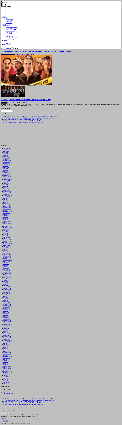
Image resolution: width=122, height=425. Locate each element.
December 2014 (7, 336)
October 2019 (6, 258)
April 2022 (5, 218)
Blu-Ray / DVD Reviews (12, 37)
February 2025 (7, 172)
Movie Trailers (6, 44)
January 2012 (6, 383)
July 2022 (5, 214)
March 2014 (6, 348)
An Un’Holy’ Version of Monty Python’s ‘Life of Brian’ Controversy (26, 100)
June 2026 (6, 151)
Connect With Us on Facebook (10, 408)
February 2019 (7, 269)
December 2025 (7, 159)
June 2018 (6, 280)
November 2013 (7, 354)
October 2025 (6, 162)
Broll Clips (8, 43)
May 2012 (5, 378)
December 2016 (7, 304)
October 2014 (6, 339)
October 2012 (6, 371)
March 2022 (6, 219)
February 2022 (7, 221)
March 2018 (6, 284)
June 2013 (6, 360)
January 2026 (6, 158)
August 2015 (6, 325)
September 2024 (7, 179)
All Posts (6, 48)
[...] (36, 85)
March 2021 (6, 235)
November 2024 (7, 176)
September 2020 (7, 244)
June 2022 (6, 215)
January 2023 (6, 206)
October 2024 (6, 178)
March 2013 (6, 364)
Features (5, 17)
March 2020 (6, 252)
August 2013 (6, 358)
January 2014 (6, 351)
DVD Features (9, 21)
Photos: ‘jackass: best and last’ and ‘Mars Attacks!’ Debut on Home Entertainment (23, 122)
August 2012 (6, 374)
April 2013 (5, 363)
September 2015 (7, 324)
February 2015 (7, 333)
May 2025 (5, 168)
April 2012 (5, 379)
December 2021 (7, 223)
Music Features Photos (12, 28)
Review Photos (10, 39)
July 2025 (5, 166)
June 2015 (6, 328)
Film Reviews (9, 36)
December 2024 (7, 175)
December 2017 (7, 288)
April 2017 (5, 299)
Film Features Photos (11, 27)
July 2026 (5, 150)
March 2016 (6, 316)
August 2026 (6, 148)
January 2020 (6, 254)
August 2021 (6, 229)
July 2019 (5, 262)
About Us (5, 420)
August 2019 (6, 261)
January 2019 (6, 270)
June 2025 (6, 167)
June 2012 (6, 376)
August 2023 (6, 197)
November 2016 (7, 305)
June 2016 (6, 312)
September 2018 (7, 276)
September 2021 (7, 227)
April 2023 (5, 202)
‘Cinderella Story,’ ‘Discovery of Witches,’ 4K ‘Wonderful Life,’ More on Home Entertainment (36, 51)
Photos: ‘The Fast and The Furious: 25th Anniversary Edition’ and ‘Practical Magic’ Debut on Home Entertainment (30, 116)
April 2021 (5, 234)
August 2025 (6, 164)
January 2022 (6, 222)
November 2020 (7, 241)
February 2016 (7, 317)
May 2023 (5, 201)
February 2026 (7, 156)
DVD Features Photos (11, 29)
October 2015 (6, 323)
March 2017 (6, 300)
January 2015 (6, 335)
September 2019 (7, 260)
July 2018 (5, 278)
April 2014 (5, 347)
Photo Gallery (6, 25)
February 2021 (7, 237)
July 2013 (5, 359)
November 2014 (7, 338)
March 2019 (6, 268)
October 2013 (6, 355)
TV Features (9, 23)
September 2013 (7, 356)
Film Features (9, 19)
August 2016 (6, 309)
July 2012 (5, 375)
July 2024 (5, 182)
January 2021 (6, 238)
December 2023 (7, 191)
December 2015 (7, 320)
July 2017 (5, 295)
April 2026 (5, 154)
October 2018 (6, 274)
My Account (6, 421)
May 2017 (5, 297)
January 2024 (6, 190)
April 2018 (5, 282)
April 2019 (5, 266)
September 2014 (7, 340)
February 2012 (7, 382)
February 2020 (7, 253)
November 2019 (7, 257)
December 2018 (7, 272)
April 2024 (5, 186)
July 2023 (5, 198)
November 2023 (7, 193)
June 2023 (6, 199)
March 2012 (6, 380)
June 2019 (6, 264)
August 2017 (6, 293)
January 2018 (6, 287)
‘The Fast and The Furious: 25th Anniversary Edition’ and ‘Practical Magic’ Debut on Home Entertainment (28, 118)
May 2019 (5, 265)
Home (4, 16)
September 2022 (7, 211)
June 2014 (6, 344)
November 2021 (7, 225)
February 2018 (7, 285)
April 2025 (5, 170)
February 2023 (7, 205)
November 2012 (7, 370)
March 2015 (6, 332)
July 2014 (5, 343)
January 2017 (6, 303)
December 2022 (7, 207)
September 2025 (7, 163)
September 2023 (7, 195)
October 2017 (6, 291)
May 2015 (5, 329)
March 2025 (6, 171)
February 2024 (7, 189)
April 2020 (5, 250)
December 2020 (7, 240)
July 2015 (5, 327)
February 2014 (7, 350)
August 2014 (6, 342)
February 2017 (7, 301)
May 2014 (5, 346)
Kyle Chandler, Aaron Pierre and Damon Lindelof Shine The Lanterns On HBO (22, 120)
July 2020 (5, 246)
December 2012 (7, 368)
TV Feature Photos (10, 31)
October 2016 (6, 307)
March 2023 (6, 203)
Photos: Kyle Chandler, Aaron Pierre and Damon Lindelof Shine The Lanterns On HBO (24, 119)
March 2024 (6, 187)
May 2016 (5, 313)
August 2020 (6, 245)
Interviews (8, 41)
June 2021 (6, 231)
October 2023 (6, 194)
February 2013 (7, 366)
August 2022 (6, 213)
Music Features (10, 20)
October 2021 (6, 226)
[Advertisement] (26, 11)
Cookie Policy (33, 416)
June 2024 (6, 183)
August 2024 (6, 180)
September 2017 (7, 292)
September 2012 (7, 372)
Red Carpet (9, 33)
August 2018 (6, 277)
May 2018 (5, 281)
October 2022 (6, 210)
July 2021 (5, 230)
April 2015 (5, 331)
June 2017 (6, 296)
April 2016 (5, 315)
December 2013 (7, 352)
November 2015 (7, 321)
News (4, 24)
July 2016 (5, 311)
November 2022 (7, 209)
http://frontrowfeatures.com (7, 393)
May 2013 (5, 362)
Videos (5, 40)
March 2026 (6, 155)
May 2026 (5, 152)
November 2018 (7, 273)
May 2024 (5, 184)
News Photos (9, 32)
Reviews (5, 35)
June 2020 (6, 248)
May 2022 (5, 217)
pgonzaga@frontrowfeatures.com (9, 392)
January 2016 (6, 319)
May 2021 (5, 233)
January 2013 (6, 367)
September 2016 (7, 308)
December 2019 (7, 256)
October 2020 (6, 242)
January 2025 (6, 174)
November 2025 (7, 160)
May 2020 (5, 249)
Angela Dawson (21, 54)
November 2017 (7, 289)
